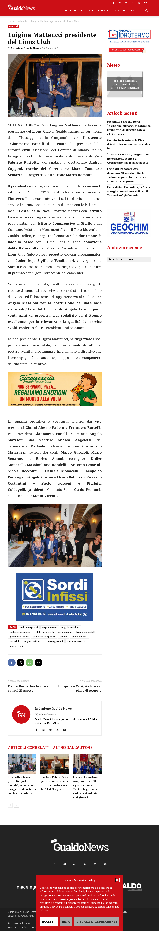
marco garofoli (55, 641)
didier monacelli (45, 631)
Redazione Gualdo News (25, 48)
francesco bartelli (85, 631)
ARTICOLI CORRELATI (28, 747)
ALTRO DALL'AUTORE (72, 747)
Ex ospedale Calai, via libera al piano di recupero (80, 688)
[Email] (38, 662)
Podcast (103, 11)
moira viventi (16, 645)
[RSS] (133, 2)
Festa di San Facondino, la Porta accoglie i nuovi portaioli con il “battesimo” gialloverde (128, 191)
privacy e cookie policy (62, 899)
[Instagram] (120, 2)
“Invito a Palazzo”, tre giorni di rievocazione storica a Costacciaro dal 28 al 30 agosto (128, 158)
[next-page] (16, 805)
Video (91, 11)
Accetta (49, 921)
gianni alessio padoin (44, 636)
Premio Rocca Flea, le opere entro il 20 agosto (28, 688)
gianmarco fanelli (19, 636)
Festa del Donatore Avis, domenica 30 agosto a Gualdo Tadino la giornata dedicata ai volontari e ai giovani (127, 175)
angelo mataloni (70, 627)
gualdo (63, 636)
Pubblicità (134, 11)
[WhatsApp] (29, 662)
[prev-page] (10, 805)
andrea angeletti (29, 627)
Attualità (22, 21)
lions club (15, 641)
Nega (66, 921)
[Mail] (126, 2)
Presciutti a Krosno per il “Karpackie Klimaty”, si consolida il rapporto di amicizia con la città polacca (22, 785)
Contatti (117, 11)
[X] (139, 2)
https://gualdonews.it (45, 714)
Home (68, 11)
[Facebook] (113, 2)
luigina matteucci (33, 641)
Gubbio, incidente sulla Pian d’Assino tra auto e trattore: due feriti (128, 144)
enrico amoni (65, 631)
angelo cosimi (49, 627)
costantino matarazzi (21, 631)
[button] (117, 880)
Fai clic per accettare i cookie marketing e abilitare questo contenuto (124, 84)
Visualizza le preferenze (96, 921)
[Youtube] (145, 2)
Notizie (78, 11)
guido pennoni (79, 636)
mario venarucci (76, 641)
